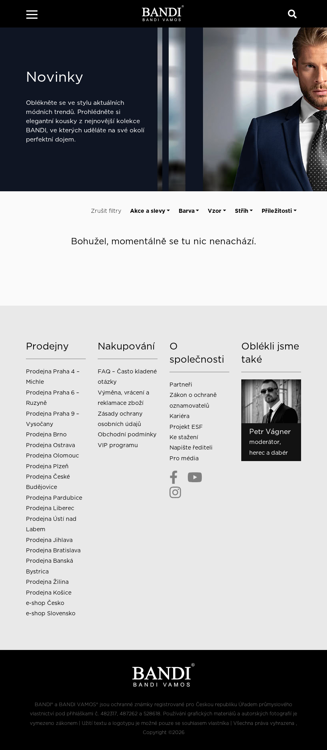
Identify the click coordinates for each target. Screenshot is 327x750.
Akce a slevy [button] (147, 211)
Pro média (184, 458)
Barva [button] (187, 211)
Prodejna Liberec (50, 508)
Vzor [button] (214, 211)
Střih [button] (241, 211)
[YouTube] (194, 477)
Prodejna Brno (46, 434)
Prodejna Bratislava (53, 550)
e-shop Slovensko (50, 613)
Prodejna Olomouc (52, 455)
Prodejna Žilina (47, 581)
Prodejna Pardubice (54, 497)
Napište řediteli (191, 447)
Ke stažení (183, 437)
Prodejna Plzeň (47, 466)
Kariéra (179, 415)
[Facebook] (173, 477)
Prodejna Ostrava (50, 445)
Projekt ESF (186, 426)
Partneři (180, 384)
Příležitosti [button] (277, 211)
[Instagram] (175, 492)
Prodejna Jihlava (49, 539)
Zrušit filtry (106, 211)
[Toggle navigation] (32, 16)
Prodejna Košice (48, 592)
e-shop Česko (45, 602)
